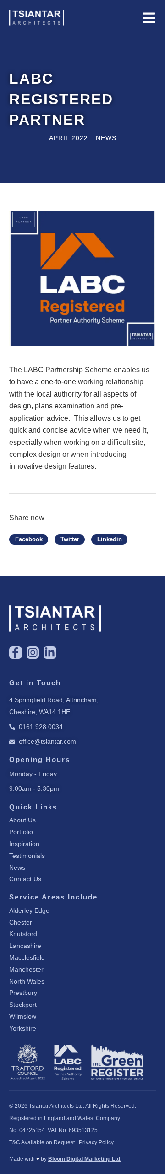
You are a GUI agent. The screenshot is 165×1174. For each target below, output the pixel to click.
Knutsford (23, 933)
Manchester (26, 969)
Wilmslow (22, 1016)
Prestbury (23, 992)
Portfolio (21, 832)
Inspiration (24, 843)
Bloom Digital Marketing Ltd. (84, 1159)
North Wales (26, 981)
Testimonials (27, 855)
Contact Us (25, 879)
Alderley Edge (29, 910)
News (17, 867)
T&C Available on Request (42, 1142)
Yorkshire (22, 1028)
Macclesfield (27, 957)
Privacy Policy (96, 1142)
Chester (20, 922)
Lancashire (25, 945)
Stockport (23, 1004)
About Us (22, 820)
